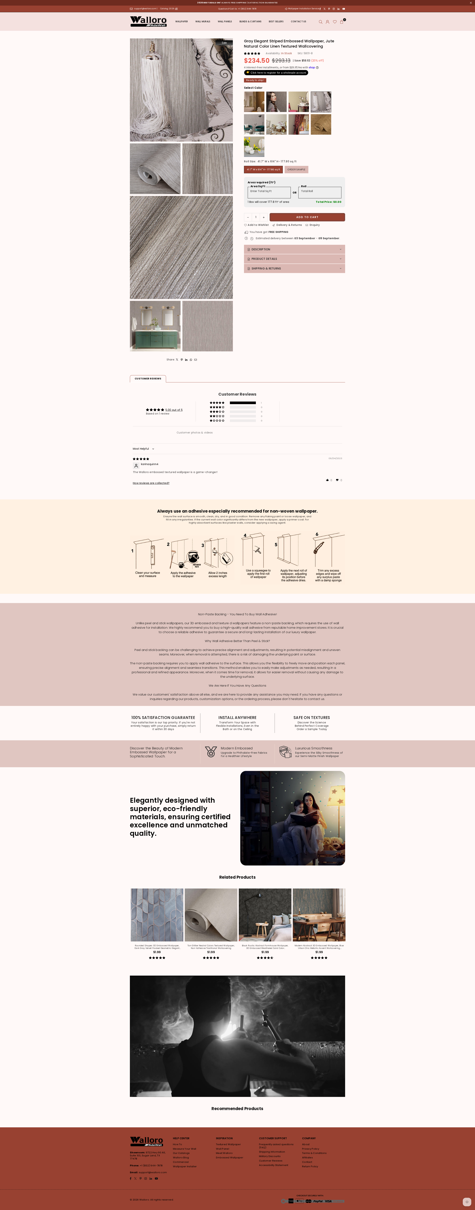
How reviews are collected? (151, 483)
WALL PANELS (225, 21)
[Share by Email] (195, 359)
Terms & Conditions (314, 1153)
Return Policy (310, 1166)
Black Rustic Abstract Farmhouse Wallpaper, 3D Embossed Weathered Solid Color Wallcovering (290, 947)
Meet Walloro (224, 1153)
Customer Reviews (270, 1160)
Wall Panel (222, 1149)
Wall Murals (202, 21)
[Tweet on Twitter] (177, 359)
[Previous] (128, 926)
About (305, 1144)
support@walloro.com (153, 1172)
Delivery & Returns (289, 225)
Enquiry (314, 225)
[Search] (320, 21)
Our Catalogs (181, 1153)
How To (177, 1144)
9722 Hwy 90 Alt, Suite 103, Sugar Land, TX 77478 (148, 1156)
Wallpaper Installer (185, 1166)
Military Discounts (270, 1156)
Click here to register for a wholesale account (276, 72)
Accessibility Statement (273, 1165)
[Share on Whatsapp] (191, 359)
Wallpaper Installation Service (303, 8)
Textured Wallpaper (228, 1144)
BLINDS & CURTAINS (251, 21)
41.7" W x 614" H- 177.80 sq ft (263, 169)
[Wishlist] (334, 21)
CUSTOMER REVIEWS (148, 378)
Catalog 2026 (167, 8)
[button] (341, 21)
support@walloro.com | (146, 8)
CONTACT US (298, 21)
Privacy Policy (310, 1149)
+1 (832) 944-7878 (151, 1165)
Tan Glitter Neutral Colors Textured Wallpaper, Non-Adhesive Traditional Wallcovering (235, 947)
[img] (141, 459)
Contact (307, 1162)
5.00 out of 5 (174, 410)
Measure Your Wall (184, 1149)
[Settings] (327, 21)
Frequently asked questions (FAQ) (276, 1146)
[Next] (346, 926)
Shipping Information (272, 1152)
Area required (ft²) (262, 182)
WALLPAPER (181, 21)
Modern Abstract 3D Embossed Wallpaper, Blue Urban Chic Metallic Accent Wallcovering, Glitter (343, 947)
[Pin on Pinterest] (181, 359)
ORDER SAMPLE (296, 169)
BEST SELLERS (276, 21)
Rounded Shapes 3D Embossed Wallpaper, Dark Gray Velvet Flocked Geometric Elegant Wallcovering (181, 947)
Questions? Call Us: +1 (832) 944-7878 (237, 8)
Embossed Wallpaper (229, 1157)
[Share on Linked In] (186, 359)
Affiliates (307, 1157)
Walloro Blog (181, 1157)
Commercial (181, 1162)
